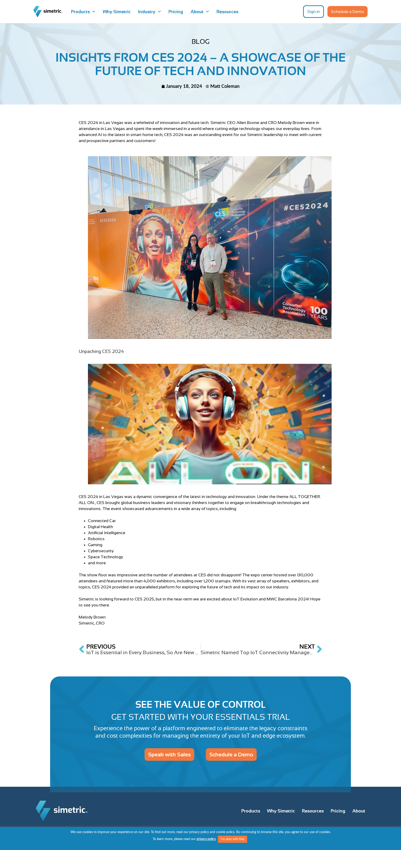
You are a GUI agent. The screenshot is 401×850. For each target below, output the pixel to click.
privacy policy (206, 839)
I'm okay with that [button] (232, 839)
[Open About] (207, 11)
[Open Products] (93, 11)
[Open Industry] (159, 11)
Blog (201, 41)
